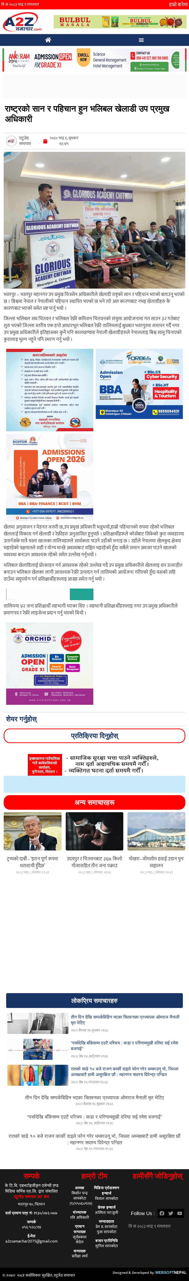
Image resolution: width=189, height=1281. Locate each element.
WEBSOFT (171, 1272)
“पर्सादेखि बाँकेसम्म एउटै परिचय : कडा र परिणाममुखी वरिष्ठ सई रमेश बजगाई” (94, 1117)
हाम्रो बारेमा (178, 4)
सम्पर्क (32, 1176)
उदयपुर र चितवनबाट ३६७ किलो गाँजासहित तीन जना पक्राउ (94, 862)
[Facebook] (162, 1213)
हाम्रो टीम (94, 1176)
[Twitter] (170, 1213)
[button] (141, 40)
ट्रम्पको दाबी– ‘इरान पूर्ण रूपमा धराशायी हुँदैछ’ (32, 862)
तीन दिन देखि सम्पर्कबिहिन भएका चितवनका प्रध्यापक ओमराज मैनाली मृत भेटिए (94, 1097)
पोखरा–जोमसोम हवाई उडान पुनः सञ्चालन (156, 862)
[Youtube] (179, 1213)
